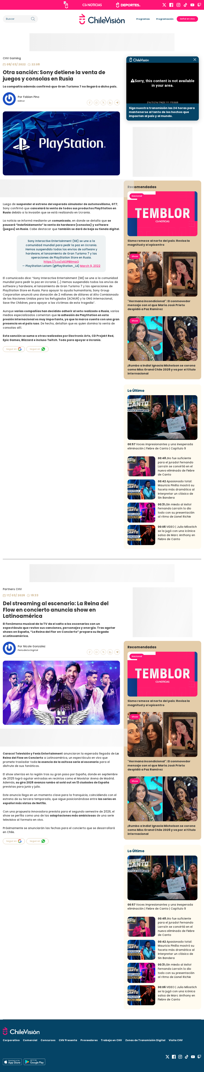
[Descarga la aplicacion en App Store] (34, 1062)
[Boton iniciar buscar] (33, 19)
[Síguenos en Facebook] (171, 5)
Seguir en (11, 349)
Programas (143, 19)
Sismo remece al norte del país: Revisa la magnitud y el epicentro (159, 243)
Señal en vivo (187, 18)
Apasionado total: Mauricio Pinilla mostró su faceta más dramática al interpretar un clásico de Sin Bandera (176, 490)
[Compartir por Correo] (117, 102)
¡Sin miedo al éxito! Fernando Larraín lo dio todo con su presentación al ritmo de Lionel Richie (176, 511)
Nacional (137, 195)
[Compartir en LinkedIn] (110, 102)
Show (135, 256)
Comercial (30, 1040)
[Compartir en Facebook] (89, 102)
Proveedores (89, 1040)
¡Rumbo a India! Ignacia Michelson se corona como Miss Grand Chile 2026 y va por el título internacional (162, 369)
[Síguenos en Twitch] (199, 5)
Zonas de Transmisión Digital (145, 1040)
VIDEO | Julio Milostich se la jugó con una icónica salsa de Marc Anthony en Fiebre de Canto (177, 533)
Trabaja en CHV (111, 1040)
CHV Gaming (12, 58)
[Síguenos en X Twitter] (164, 5)
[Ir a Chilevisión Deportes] (128, 5)
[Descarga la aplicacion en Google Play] (12, 1062)
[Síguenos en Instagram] (178, 5)
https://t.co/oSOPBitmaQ (61, 262)
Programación (165, 19)
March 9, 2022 (90, 266)
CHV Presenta (68, 1040)
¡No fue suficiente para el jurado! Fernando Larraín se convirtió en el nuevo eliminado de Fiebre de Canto (176, 466)
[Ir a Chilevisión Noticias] (92, 5)
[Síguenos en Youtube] (192, 5)
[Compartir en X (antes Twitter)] (103, 102)
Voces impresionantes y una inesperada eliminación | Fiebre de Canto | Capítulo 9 (160, 446)
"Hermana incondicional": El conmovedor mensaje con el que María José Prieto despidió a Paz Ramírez (159, 305)
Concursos (48, 1040)
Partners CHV (12, 589)
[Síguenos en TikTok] (185, 5)
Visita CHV (176, 1040)
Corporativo (11, 1040)
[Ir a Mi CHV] (66, 4)
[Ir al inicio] (102, 19)
